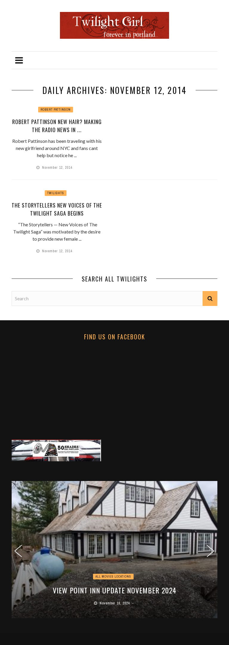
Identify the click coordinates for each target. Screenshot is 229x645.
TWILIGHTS (55, 193)
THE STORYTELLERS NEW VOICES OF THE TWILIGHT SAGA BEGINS (57, 209)
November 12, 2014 (57, 167)
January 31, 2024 (119, 603)
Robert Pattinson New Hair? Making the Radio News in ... (57, 126)
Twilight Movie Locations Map (119, 590)
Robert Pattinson (56, 110)
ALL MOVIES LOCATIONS (118, 577)
